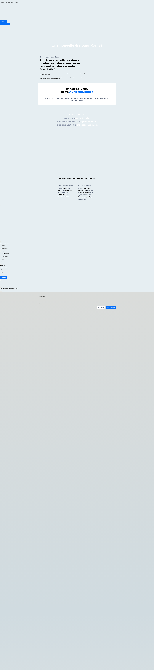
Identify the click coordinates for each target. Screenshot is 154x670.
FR (1, 285)
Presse (2, 259)
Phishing (3, 245)
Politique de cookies (13, 288)
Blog (2, 272)
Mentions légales (4, 288)
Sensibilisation (4, 248)
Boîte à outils (4, 267)
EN (5, 285)
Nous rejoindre (4, 256)
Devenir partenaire (5, 261)
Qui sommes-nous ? (5, 253)
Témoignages (4, 269)
